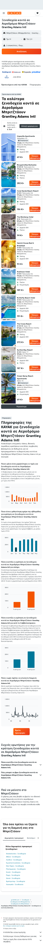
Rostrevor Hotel (23, 272)
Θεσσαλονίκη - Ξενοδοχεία (16, 854)
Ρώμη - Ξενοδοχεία (13, 875)
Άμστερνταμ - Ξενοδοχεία (15, 881)
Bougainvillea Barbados (26, 165)
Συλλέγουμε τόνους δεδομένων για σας (20, 936)
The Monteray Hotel (25, 217)
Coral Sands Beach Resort (27, 191)
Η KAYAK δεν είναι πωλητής (14, 932)
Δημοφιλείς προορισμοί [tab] (14, 838)
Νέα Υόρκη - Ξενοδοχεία (15, 866)
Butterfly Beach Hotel (26, 298)
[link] (21, 731)
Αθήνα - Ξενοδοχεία (13, 857)
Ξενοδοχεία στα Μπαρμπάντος (20, 902)
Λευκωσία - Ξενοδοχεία (14, 884)
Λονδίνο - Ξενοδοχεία (14, 860)
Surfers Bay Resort (25, 350)
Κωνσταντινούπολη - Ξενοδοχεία (18, 863)
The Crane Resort (24, 324)
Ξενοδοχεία (25, 900)
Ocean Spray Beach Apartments (25, 377)
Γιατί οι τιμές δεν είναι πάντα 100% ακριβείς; (17, 940)
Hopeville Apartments (26, 136)
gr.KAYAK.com (15, 900)
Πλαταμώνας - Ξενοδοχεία (16, 869)
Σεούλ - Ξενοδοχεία (13, 872)
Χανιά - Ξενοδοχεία (13, 878)
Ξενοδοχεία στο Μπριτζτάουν (20, 904)
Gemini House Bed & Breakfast (25, 244)
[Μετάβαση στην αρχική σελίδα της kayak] (14, 13)
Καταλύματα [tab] (32, 838)
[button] (3, 13)
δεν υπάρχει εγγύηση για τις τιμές (13, 926)
